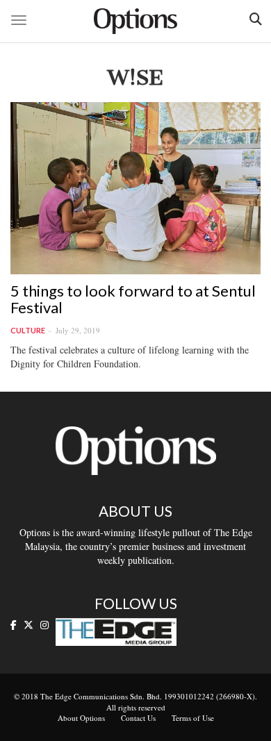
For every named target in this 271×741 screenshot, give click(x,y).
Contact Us (138, 718)
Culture (27, 330)
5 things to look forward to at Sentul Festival (133, 299)
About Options (81, 718)
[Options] (135, 21)
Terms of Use (193, 718)
